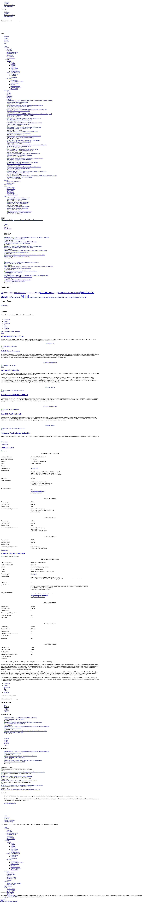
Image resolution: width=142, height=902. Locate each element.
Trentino (78, 297)
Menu (2, 218)
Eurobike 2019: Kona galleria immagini (17, 203)
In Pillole (13, 845)
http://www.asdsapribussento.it (39, 595)
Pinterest (6, 745)
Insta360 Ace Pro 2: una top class (12, 263)
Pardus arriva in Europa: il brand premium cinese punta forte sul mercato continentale (23, 772)
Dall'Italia (13, 846)
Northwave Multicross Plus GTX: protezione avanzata (18, 277)
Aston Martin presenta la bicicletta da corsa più (19, 106)
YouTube (6, 742)
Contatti (9, 830)
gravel (5, 296)
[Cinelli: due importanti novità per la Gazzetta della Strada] (22, 131)
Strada (9, 92)
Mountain (9, 96)
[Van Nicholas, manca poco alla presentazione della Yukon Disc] (24, 136)
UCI (83, 297)
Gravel (9, 93)
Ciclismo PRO (11, 889)
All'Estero (13, 847)
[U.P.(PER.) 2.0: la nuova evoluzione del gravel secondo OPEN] (24, 118)
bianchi (5, 293)
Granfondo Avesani (7, 448)
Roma (46, 297)
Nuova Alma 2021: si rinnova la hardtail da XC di (20, 150)
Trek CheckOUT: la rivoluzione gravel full (18, 124)
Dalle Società (14, 850)
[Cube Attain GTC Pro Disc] (8, 365)
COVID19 (36, 293)
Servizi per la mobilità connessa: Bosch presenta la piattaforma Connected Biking (22, 785)
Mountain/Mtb (11, 874)
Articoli (6, 227)
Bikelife (9, 859)
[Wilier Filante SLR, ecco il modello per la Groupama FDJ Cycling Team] (26, 171)
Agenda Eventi (8, 886)
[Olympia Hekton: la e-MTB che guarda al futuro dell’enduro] (23, 153)
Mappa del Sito (11, 839)
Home (5, 224)
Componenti (14, 858)
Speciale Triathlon (15, 852)
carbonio (17, 293)
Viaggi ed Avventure (16, 868)
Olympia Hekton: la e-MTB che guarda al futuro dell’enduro (16, 776)
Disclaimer (10, 836)
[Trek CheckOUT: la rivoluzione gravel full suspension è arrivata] (24, 122)
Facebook (6, 36)
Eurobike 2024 (11, 884)
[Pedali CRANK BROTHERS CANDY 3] (12, 390)
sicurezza (61, 297)
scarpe (55, 297)
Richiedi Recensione (9, 5)
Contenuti (6, 840)
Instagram (6, 41)
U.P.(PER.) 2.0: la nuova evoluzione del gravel (19, 119)
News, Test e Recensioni (13, 853)
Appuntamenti (7, 247)
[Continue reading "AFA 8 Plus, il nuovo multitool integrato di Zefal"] (17, 280)
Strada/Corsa (10, 872)
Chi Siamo (6, 2)
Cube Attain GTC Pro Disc (10, 370)
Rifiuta (4, 899)
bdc (2, 293)
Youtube (6, 40)
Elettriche (9, 97)
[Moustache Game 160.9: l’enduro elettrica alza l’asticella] (22, 162)
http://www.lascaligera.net (38, 491)
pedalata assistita (35, 297)
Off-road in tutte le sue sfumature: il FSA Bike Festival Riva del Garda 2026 (20, 789)
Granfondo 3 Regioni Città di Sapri (13, 553)
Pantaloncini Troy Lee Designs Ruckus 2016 (15, 433)
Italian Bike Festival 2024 (14, 883)
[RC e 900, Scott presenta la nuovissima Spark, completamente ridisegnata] (27, 144)
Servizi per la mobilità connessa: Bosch (18, 252)
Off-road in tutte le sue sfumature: (20, 256)
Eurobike (62, 292)
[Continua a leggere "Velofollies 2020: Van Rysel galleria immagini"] (19, 211)
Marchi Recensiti (8, 6)
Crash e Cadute (11, 890)
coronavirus (29, 293)
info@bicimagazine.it (10, 803)
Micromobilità (14, 870)
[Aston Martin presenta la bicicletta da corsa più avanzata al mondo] (25, 105)
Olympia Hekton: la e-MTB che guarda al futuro (19, 155)
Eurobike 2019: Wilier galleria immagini (17, 208)
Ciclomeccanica (15, 864)
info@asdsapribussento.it (38, 597)
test (66, 297)
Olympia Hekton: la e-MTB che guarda (19, 243)
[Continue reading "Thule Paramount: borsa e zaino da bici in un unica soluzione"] (20, 271)
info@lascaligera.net (36, 492)
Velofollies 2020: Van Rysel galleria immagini (19, 212)
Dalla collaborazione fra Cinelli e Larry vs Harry (19, 177)
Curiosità (13, 865)
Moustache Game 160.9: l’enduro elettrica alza (19, 164)
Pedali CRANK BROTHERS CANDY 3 (14, 395)
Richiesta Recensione (12, 833)
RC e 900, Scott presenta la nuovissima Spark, (19, 146)
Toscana (70, 297)
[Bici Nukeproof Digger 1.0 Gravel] (10, 331)
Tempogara (33, 574)
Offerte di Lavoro (15, 867)
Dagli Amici (10, 892)
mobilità (17, 297)
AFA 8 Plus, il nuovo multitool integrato (14, 281)
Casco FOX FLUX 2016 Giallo (11, 414)
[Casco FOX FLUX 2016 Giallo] (10, 409)
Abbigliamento (14, 855)
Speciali (9, 99)
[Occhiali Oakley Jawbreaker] (9, 346)
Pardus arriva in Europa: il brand (16, 238)
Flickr (5, 43)
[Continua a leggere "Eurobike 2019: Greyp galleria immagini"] (18, 197)
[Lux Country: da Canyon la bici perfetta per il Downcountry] (23, 140)
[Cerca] (17, 699)
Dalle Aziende (7, 229)
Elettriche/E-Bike (11, 878)
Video (5, 887)
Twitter (6, 38)
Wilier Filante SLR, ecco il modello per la (18, 172)
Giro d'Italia (74, 293)
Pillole (2, 333)
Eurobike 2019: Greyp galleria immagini (17, 199)
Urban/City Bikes (11, 877)
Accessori (13, 856)
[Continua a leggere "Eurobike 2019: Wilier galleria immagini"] (18, 206)
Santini (50, 297)
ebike (44, 292)
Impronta (15, 901)
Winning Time (34, 468)
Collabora (6, 3)
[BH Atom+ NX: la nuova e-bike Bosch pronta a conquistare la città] (25, 158)
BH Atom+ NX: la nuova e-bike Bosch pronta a (19, 159)
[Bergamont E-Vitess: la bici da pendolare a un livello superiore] (24, 127)
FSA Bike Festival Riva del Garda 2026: (22, 247)
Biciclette (6, 871)
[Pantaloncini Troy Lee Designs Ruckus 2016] (13, 428)
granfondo (86, 292)
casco (23, 292)
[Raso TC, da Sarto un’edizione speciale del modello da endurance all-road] (27, 109)
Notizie (6, 238)
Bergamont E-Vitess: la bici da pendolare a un (19, 128)
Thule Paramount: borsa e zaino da (13, 272)
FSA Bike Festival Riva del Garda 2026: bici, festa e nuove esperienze (19, 781)
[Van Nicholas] (5, 305)
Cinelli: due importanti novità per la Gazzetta (18, 133)
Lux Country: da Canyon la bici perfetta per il (19, 142)
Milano (12, 297)
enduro (56, 293)
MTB (25, 296)
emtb (51, 292)
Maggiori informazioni (6, 901)
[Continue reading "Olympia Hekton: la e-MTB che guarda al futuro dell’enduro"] (20, 241)
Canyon (11, 293)
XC (86, 297)
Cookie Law (10, 837)
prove (42, 297)
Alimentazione (14, 861)
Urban (9, 94)
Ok (1, 899)
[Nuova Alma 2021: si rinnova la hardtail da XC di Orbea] (22, 149)
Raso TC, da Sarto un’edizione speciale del (18, 111)
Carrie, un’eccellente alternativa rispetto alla (18, 168)
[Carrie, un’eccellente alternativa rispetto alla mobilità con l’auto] (24, 167)
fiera (68, 293)
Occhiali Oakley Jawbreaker (10, 351)
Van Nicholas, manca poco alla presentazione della (20, 137)
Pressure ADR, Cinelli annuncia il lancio (17, 102)
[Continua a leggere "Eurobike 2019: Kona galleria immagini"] (18, 202)
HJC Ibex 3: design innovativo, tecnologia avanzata (17, 268)
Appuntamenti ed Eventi (17, 862)
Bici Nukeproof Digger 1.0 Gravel (12, 336)
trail (74, 297)
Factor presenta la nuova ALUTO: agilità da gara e (20, 115)
